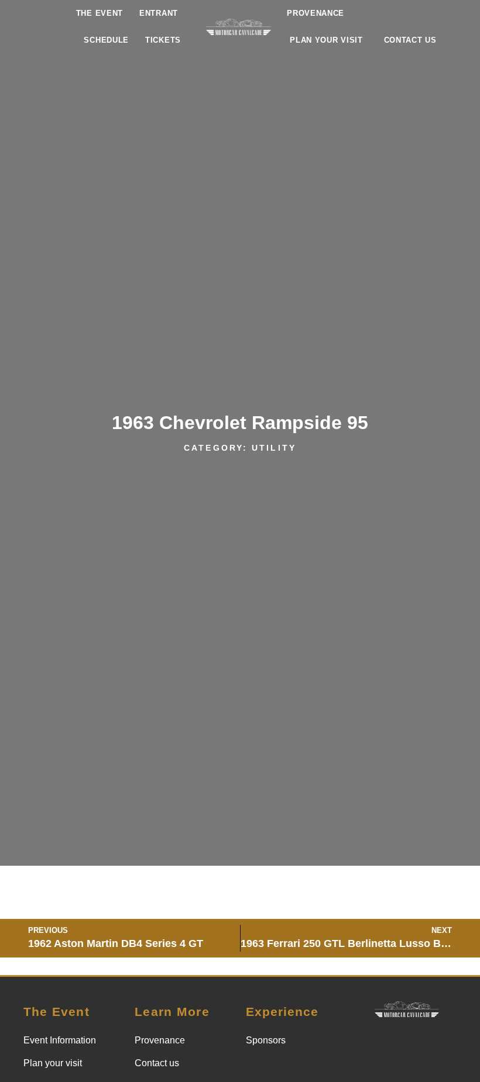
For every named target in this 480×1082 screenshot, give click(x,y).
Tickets (163, 40)
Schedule (106, 40)
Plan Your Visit (326, 40)
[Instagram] (392, 1044)
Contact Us (410, 40)
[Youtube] (407, 1067)
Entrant (158, 13)
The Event (99, 13)
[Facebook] (421, 1044)
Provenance (315, 13)
